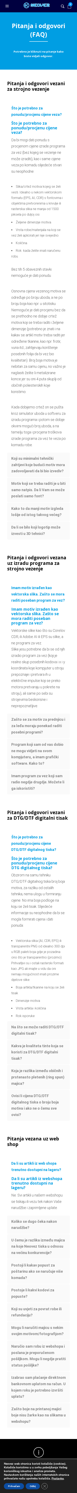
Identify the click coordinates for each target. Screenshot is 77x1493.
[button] (7, 6)
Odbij (33, 1486)
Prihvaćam (14, 1486)
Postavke (58, 1478)
